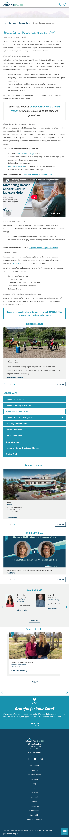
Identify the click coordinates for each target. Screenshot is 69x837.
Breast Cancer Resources (17, 411)
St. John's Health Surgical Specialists (43, 248)
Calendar (34, 779)
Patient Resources (14, 436)
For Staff (34, 797)
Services (12, 23)
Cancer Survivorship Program (19, 417)
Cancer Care (24, 23)
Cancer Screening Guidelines (18, 405)
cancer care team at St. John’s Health (37, 174)
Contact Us (34, 806)
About (34, 801)
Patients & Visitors (34, 775)
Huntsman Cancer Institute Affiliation (22, 448)
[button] (64, 831)
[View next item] (14, 384)
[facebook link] (28, 759)
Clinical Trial (11, 454)
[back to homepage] (4, 23)
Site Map (48, 830)
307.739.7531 (34, 111)
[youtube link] (35, 759)
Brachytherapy (12, 442)
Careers (34, 788)
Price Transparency (34, 819)
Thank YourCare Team (35, 724)
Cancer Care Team (14, 429)
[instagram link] (41, 759)
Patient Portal (34, 810)
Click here (15, 263)
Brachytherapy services (16, 166)
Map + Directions (34, 752)
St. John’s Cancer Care (32, 312)
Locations (34, 793)
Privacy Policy (23, 830)
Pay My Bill (34, 815)
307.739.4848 (40, 263)
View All (60, 384)
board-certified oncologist (25, 153)
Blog (34, 784)
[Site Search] (65, 4)
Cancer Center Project (15, 399)
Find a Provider (34, 766)
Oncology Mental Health (16, 423)
